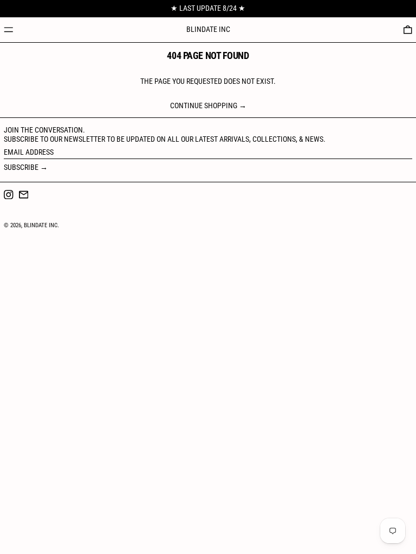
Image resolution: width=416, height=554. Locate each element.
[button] (408, 29)
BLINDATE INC (208, 29)
